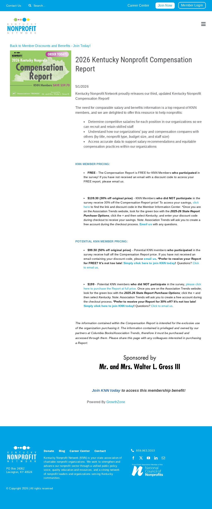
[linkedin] (156, 458)
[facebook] (133, 458)
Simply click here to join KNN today (149, 263)
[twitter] (141, 458)
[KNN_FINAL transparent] (21, 18)
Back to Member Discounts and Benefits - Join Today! (50, 46)
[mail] (163, 458)
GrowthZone (115, 402)
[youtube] (148, 458)
